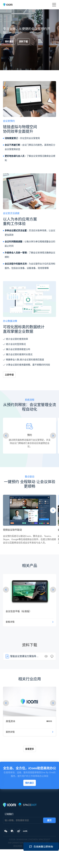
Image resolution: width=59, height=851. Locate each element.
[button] (6, 436)
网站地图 (17, 846)
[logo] (8, 4)
